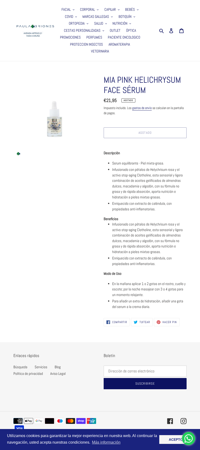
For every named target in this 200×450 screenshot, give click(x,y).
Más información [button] (106, 442)
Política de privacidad (28, 373)
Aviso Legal (58, 373)
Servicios (41, 367)
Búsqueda (20, 367)
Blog (58, 367)
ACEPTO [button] (176, 439)
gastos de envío (142, 108)
